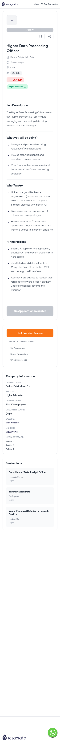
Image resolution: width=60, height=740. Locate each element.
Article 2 (10, 445)
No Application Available (30, 311)
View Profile (12, 431)
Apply (30, 29)
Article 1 (9, 441)
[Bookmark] (40, 36)
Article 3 (10, 449)
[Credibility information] (25, 87)
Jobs (36, 4)
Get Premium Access (30, 333)
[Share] (49, 36)
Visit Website (12, 422)
